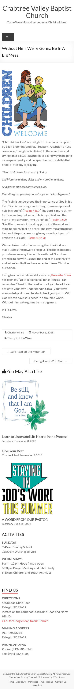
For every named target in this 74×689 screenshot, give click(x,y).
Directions (37, 685)
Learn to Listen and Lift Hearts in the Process (34, 436)
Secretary (7, 441)
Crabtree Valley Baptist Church (37, 11)
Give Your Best (13, 451)
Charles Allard (15, 332)
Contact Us (60, 681)
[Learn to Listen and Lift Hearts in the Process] (25, 381)
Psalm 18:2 (58, 219)
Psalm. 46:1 (31, 210)
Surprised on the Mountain (26, 351)
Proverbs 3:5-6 (61, 275)
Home (11, 681)
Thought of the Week (19, 338)
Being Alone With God (50, 361)
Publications (46, 681)
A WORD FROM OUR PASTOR (25, 519)
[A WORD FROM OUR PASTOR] (27, 464)
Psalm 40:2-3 (36, 237)
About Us (21, 681)
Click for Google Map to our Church (25, 621)
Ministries (33, 681)
